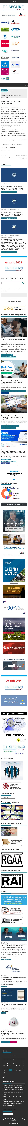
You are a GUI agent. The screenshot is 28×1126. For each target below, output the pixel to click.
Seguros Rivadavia (5, 392)
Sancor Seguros (14, 1042)
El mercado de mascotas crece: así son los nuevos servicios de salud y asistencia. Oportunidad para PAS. (13, 1103)
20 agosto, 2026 (5, 183)
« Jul (4, 1077)
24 (4, 1070)
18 (7, 1068)
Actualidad (3, 1013)
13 (13, 1065)
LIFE (11, 354)
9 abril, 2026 (4, 449)
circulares (4, 150)
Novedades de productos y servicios (8, 356)
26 (10, 1070)
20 (13, 1068)
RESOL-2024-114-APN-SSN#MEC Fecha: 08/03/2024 (21, 157)
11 (7, 1065)
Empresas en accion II (5, 459)
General (9, 959)
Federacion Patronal (15, 426)
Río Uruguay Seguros (5, 463)
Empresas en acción (5, 354)
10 (4, 1065)
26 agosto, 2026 (5, 942)
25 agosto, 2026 (5, 975)
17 (4, 1068)
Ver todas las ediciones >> (7, 758)
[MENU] (26, 85)
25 (7, 1070)
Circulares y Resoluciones (12, 150)
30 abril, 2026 (5, 414)
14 (16, 1065)
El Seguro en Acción (15, 107)
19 (10, 1068)
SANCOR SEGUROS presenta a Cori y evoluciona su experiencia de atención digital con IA (12, 1098)
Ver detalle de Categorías (14, 301)
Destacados (3, 959)
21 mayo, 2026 (5, 337)
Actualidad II (3, 986)
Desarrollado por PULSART (14, 1123)
